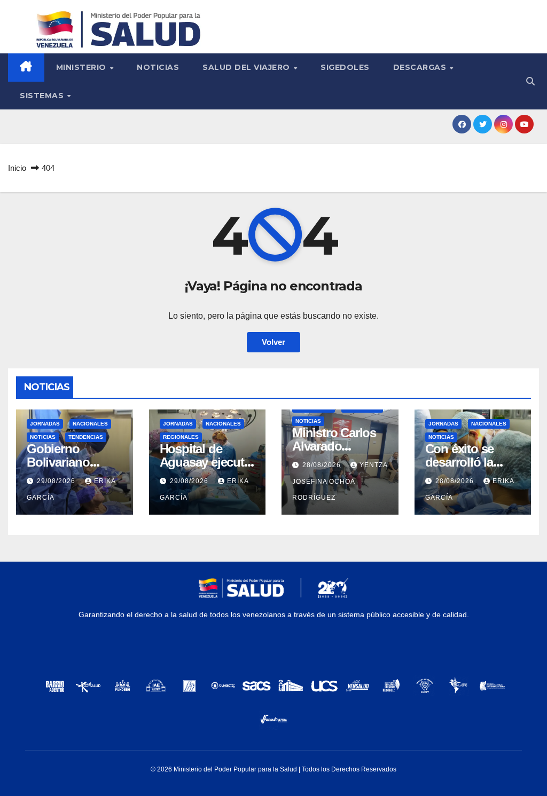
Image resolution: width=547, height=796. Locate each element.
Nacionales (90, 424)
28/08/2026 (322, 465)
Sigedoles (345, 67)
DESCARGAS (421, 67)
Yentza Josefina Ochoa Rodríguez (339, 481)
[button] (530, 81)
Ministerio (82, 67)
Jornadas (45, 424)
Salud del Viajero (247, 67)
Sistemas (43, 95)
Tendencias (85, 437)
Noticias (158, 67)
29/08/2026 (57, 481)
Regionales (181, 437)
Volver (273, 341)
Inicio (17, 167)
